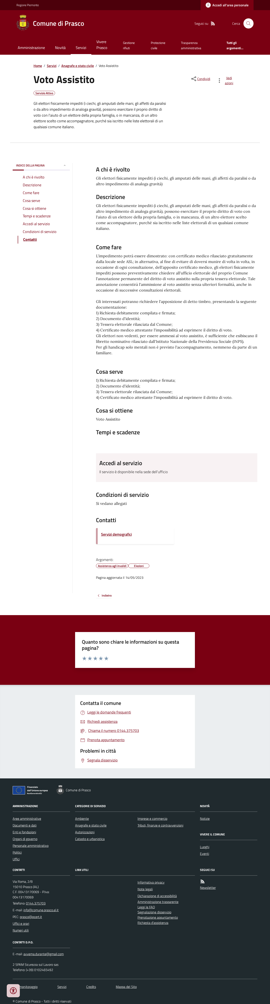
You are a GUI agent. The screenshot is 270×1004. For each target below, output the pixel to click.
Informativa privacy (151, 882)
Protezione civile (158, 45)
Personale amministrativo (31, 845)
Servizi (81, 47)
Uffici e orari (21, 923)
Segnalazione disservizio (154, 912)
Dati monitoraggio (25, 986)
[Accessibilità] (13, 990)
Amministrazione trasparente (158, 901)
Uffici (16, 859)
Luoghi (204, 846)
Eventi (204, 853)
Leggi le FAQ (146, 907)
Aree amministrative (27, 818)
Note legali (145, 889)
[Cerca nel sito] (247, 23)
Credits (91, 986)
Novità (60, 47)
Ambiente (82, 818)
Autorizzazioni (84, 832)
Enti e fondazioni (24, 832)
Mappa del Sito (126, 986)
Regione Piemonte (27, 5)
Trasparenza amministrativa (191, 45)
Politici (17, 852)
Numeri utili (21, 930)
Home (38, 65)
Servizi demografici (116, 534)
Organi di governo (25, 838)
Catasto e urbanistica (90, 838)
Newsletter (208, 887)
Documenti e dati (24, 825)
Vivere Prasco (101, 44)
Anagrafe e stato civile (77, 65)
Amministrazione (31, 47)
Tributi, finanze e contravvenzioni (160, 825)
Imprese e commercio (152, 818)
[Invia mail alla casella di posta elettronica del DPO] (43, 954)
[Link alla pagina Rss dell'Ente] (202, 881)
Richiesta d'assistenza (153, 922)
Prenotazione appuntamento (158, 917)
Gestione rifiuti (129, 45)
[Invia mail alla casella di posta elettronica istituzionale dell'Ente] (41, 910)
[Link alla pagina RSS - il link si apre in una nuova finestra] (212, 23)
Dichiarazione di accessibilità (157, 895)
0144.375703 (36, 903)
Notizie (205, 818)
